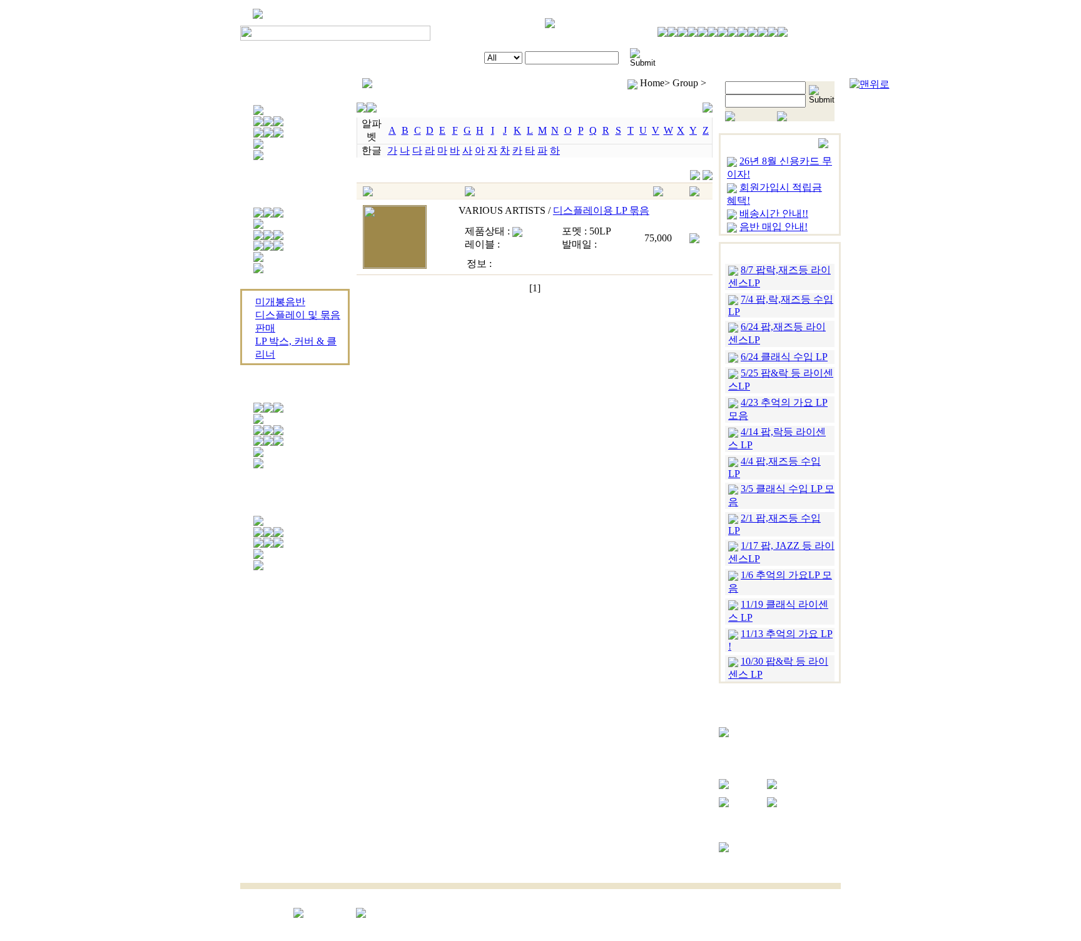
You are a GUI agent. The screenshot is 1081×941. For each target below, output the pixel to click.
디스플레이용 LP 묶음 (601, 210)
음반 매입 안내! (773, 226)
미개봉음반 (280, 301)
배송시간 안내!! (773, 213)
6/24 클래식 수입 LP (784, 356)
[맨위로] (870, 84)
